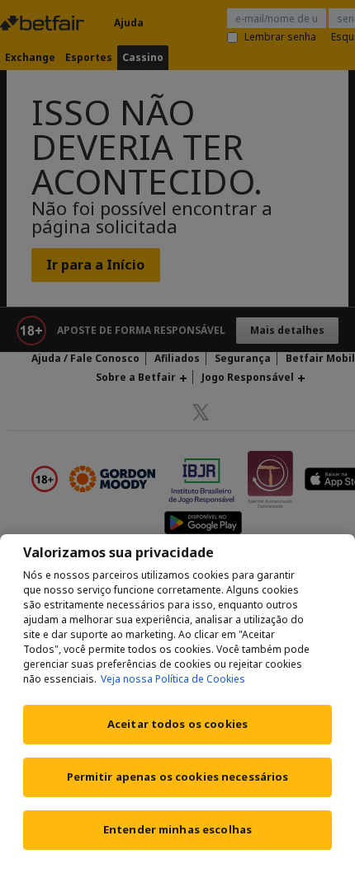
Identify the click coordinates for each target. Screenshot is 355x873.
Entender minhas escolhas (177, 829)
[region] (177, 703)
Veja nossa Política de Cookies (173, 679)
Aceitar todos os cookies (177, 723)
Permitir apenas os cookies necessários (178, 776)
